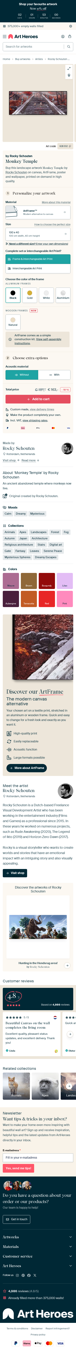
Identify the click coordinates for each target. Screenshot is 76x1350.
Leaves (34, 551)
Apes (23, 532)
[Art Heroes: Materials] (71, 1246)
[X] (35, 1275)
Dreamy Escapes (45, 557)
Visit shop (9, 460)
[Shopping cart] (69, 36)
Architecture (40, 538)
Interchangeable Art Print (27, 268)
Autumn (10, 538)
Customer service (17, 1256)
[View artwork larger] (69, 68)
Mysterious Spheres (17, 557)
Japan (23, 538)
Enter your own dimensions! (38, 243)
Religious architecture (19, 545)
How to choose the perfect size (52, 224)
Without (24, 374)
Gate (8, 551)
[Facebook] (29, 1275)
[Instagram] (17, 1275)
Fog (66, 532)
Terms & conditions (17, 1328)
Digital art (56, 545)
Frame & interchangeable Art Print (33, 259)
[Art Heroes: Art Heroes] (71, 1266)
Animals (10, 532)
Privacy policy (38, 1334)
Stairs (41, 545)
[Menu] (4, 36)
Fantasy (20, 551)
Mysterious (37, 514)
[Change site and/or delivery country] (70, 26)
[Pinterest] (23, 1275)
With (56, 374)
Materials (11, 1247)
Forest (55, 532)
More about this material (56, 202)
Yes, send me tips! (18, 1168)
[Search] (68, 46)
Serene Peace (53, 551)
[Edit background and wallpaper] (69, 75)
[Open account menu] (62, 36)
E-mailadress (11, 1150)
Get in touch (19, 1219)
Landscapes (38, 532)
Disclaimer (37, 1328)
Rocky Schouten (21, 156)
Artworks (11, 1237)
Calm (8, 514)
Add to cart (40, 399)
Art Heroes (12, 1266)
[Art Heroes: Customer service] (71, 1256)
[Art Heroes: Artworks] (71, 1237)
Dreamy (21, 514)
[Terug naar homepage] (23, 36)
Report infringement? (58, 1328)
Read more (29, 460)
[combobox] (33, 46)
